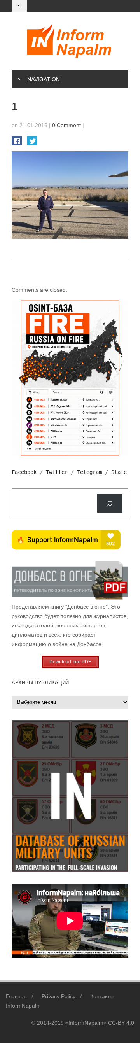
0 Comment (66, 125)
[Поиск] (109, 503)
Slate (119, 472)
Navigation (43, 79)
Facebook (24, 472)
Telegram (89, 472)
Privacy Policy (58, 996)
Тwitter (57, 472)
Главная (16, 996)
